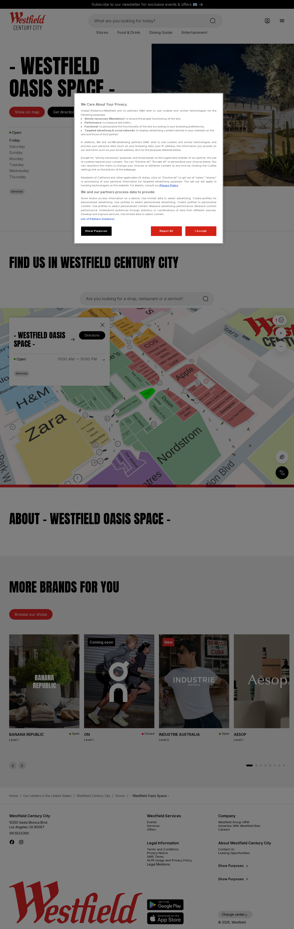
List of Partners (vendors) (97, 219)
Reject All (166, 231)
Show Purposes (96, 231)
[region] (148, 168)
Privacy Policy (168, 185)
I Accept (201, 231)
